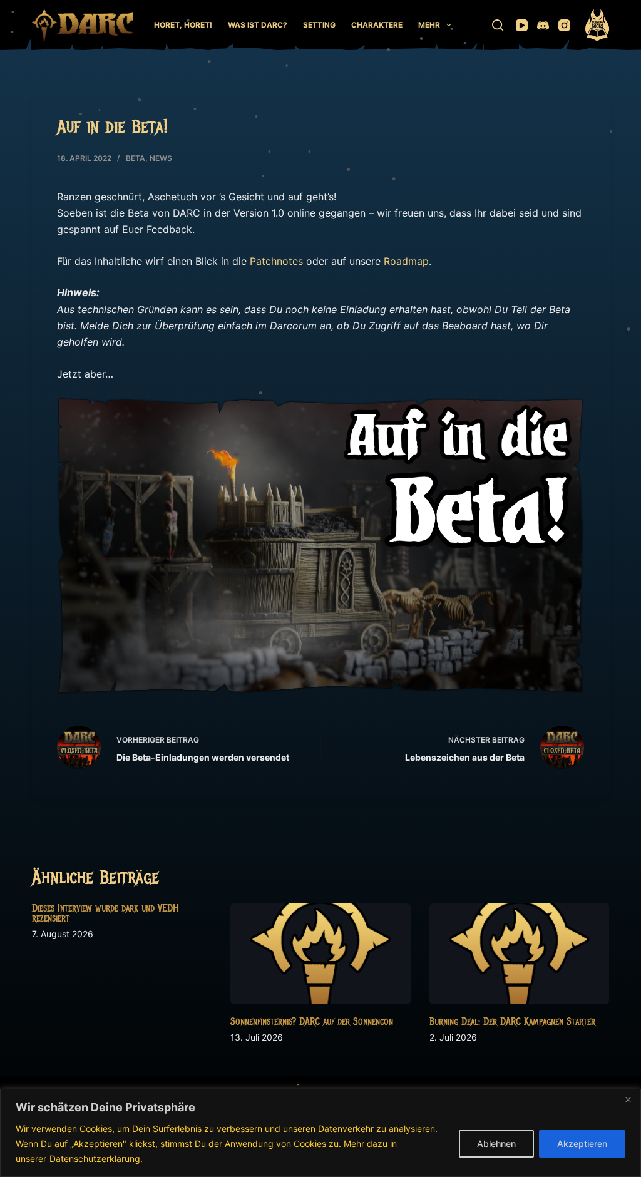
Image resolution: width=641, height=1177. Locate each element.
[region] (320, 1133)
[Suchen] (497, 25)
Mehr (429, 24)
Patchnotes (276, 261)
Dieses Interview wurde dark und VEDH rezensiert (105, 913)
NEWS (161, 158)
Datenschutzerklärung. (96, 1158)
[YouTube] (522, 25)
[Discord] (543, 25)
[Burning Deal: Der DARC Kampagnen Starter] (519, 954)
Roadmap (406, 261)
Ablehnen (496, 1143)
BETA (135, 158)
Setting (319, 24)
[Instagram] (564, 25)
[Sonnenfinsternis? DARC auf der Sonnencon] (320, 954)
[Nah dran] (627, 1099)
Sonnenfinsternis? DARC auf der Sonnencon (311, 1021)
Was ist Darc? (257, 24)
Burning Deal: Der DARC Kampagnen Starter (512, 1021)
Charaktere (377, 24)
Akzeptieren (582, 1143)
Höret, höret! (183, 24)
